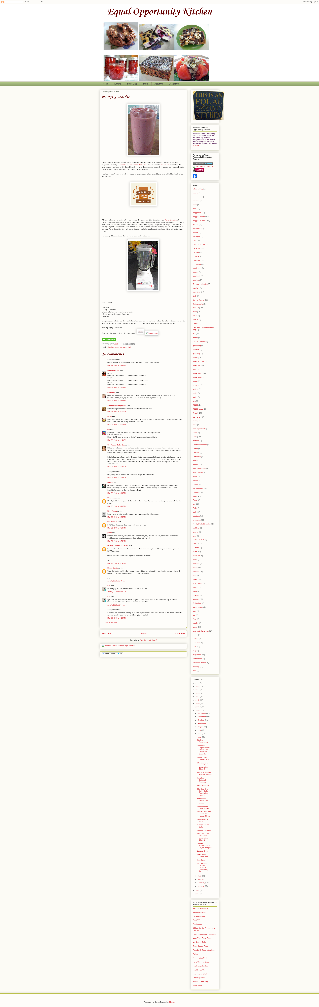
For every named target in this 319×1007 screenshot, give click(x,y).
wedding (196, 667)
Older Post (180, 633)
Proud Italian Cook (200, 958)
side (194, 575)
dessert (196, 308)
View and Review (199, 663)
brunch (195, 232)
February (201, 883)
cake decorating (199, 244)
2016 (198, 683)
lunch (195, 433)
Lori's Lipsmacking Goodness (204, 934)
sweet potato (198, 607)
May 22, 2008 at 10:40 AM (116, 440)
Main (195, 437)
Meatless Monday (200, 445)
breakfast (123, 347)
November (202, 717)
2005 (198, 894)
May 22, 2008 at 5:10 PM (116, 506)
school (195, 568)
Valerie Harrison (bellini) (116, 405)
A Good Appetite (199, 912)
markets (196, 441)
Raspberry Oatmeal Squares (201, 780)
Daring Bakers (198, 300)
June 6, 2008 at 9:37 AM (116, 605)
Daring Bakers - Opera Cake (203, 758)
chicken (196, 252)
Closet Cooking (199, 916)
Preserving (132, 84)
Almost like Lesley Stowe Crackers (204, 773)
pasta (195, 496)
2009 (198, 707)
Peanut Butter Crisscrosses (203, 807)
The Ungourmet (199, 978)
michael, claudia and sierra (117, 546)
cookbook (196, 276)
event (195, 316)
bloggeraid (197, 213)
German (196, 349)
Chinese (196, 256)
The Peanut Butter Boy (138, 165)
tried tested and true (201, 631)
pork (194, 512)
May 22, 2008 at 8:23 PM (116, 528)
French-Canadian (200, 342)
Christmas (197, 264)
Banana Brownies (204, 830)
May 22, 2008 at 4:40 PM (116, 493)
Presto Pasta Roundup (202, 524)
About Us (159, 84)
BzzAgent (196, 236)
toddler (195, 623)
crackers (196, 288)
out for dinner (198, 488)
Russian (196, 548)
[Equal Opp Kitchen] (195, 177)
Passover (196, 492)
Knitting (117, 84)
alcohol (195, 193)
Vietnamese (197, 659)
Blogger (172, 1002)
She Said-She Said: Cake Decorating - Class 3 (203, 766)
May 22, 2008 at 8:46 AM (116, 388)
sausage (196, 564)
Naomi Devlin (112, 568)
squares (196, 599)
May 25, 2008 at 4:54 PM (116, 563)
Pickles (195, 954)
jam (194, 401)
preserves (197, 520)
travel (195, 627)
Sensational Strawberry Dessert (202, 801)
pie (194, 504)
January (201, 886)
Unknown (111, 498)
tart (194, 615)
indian (195, 393)
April (200, 876)
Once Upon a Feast (200, 946)
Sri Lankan (197, 603)
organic (196, 480)
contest (196, 272)
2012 (198, 697)
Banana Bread (202, 851)
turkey (195, 635)
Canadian (196, 248)
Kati (108, 586)
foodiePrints (197, 986)
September (202, 723)
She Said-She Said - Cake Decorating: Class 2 (202, 792)
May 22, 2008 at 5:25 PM (116, 517)
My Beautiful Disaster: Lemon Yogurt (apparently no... (203, 867)
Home (105, 84)
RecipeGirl (111, 392)
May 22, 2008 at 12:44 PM (116, 467)
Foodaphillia (122, 165)
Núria (109, 416)
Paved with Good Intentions (203, 950)
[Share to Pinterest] (134, 344)
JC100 (195, 405)
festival (195, 320)
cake (195, 240)
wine (194, 671)
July (199, 730)
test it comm (112, 522)
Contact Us (174, 84)
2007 (198, 890)
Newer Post (107, 633)
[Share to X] (129, 344)
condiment (197, 268)
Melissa (110, 482)
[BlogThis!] (127, 344)
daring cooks (198, 304)
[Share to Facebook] (131, 344)
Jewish (195, 413)
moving (196, 460)
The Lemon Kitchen (200, 966)
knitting (195, 421)
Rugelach (201, 860)
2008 (198, 710)
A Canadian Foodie (200, 908)
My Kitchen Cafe (199, 942)
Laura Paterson (113, 370)
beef (194, 209)
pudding (196, 528)
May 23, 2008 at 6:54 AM (116, 541)
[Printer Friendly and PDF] (109, 340)
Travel (145, 84)
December (202, 713)
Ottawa (195, 484)
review (195, 544)
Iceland (196, 389)
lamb (195, 425)
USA (194, 647)
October (201, 720)
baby (195, 205)
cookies (196, 280)
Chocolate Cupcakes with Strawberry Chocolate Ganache (203, 749)
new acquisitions (199, 468)
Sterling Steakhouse (202, 741)
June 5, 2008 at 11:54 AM (116, 592)
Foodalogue (197, 924)
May (199, 737)
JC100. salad (198, 409)
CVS (194, 296)
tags (194, 611)
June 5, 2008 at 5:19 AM (116, 581)
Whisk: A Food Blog (200, 982)
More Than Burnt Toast (202, 938)
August (201, 727)
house (195, 381)
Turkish (196, 639)
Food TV (196, 920)
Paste (195, 500)
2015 (198, 686)
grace (109, 533)
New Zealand (198, 472)
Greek (195, 357)
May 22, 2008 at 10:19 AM (116, 425)
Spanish (196, 595)
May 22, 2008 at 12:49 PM (116, 478)
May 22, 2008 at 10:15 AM (116, 412)
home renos (197, 377)
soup (195, 591)
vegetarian (197, 655)
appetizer (196, 197)
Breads (195, 225)
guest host (197, 365)
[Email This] (124, 344)
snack (195, 587)
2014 (198, 690)
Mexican (196, 453)
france (195, 338)
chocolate (196, 260)
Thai (194, 619)
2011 (198, 700)
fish (194, 334)
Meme (195, 449)
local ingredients (199, 429)
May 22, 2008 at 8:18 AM (116, 365)
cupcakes (196, 292)
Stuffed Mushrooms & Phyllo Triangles (204, 845)
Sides (195, 579)
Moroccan (197, 457)
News (195, 476)
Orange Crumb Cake (203, 826)
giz (108, 429)
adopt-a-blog (198, 189)
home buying (198, 373)
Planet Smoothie (171, 220)
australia (196, 201)
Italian (195, 397)
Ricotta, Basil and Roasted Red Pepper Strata (204, 814)
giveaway (196, 353)
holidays (196, 369)
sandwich (196, 556)
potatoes (196, 516)
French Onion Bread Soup (202, 855)
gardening (197, 346)
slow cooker (197, 583)
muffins (196, 464)
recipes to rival (198, 540)
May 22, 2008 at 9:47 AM (116, 401)
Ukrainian (196, 643)
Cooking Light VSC (200, 284)
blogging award (199, 217)
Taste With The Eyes (201, 962)
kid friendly (197, 417)
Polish (195, 508)
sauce (195, 560)
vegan (195, 651)
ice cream (196, 385)
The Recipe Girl (199, 970)
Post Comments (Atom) (148, 640)
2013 (198, 693)
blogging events (113, 347)
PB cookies (165, 165)
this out (196, 145)
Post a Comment (111, 623)
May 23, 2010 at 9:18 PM (116, 618)
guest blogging (198, 361)
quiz (194, 536)
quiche (195, 532)
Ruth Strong (112, 511)
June (200, 734)
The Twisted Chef (200, 974)
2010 (198, 703)
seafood (196, 571)
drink (129, 347)
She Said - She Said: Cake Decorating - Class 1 (203, 837)
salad (195, 552)
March (200, 879)
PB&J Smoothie (115, 97)
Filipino (195, 324)
